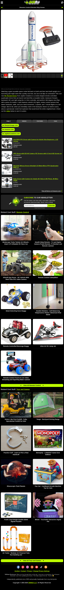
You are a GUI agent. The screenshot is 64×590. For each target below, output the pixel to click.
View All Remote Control (32, 385)
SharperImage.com (10, 125)
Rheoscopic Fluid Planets (16, 486)
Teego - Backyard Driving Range (48, 419)
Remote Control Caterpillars (48, 277)
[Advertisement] (32, 83)
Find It (8, 121)
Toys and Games (23, 389)
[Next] (62, 75)
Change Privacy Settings (41, 571)
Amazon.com (8, 129)
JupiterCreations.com (11, 133)
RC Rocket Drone (10, 96)
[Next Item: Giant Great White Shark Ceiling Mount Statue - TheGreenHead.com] (61, 7)
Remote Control (22, 212)
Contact (23, 571)
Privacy (43, 208)
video (8, 111)
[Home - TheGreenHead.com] (32, 2)
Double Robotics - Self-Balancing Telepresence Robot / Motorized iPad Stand (48, 312)
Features (40, 121)
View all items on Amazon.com (51, 191)
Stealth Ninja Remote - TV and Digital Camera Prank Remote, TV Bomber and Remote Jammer (48, 244)
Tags (55, 121)
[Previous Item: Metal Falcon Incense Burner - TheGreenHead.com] (2, 7)
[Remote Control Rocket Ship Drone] (10, 75)
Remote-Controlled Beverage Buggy (16, 346)
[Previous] (2, 75)
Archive (17, 571)
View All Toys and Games (32, 560)
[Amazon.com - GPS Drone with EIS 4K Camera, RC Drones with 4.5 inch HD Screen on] (7, 156)
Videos (24, 121)
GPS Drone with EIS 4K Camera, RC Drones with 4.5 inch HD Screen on (37, 153)
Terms (39, 208)
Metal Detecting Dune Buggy (16, 311)
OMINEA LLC (32, 583)
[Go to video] (6, 75)
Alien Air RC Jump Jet (48, 346)
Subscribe (51, 205)
